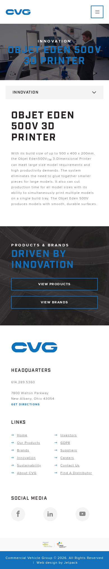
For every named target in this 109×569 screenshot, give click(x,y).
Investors (68, 435)
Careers (67, 457)
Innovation (26, 92)
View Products (54, 284)
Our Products (28, 442)
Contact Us (70, 465)
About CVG (27, 472)
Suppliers (68, 450)
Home (22, 435)
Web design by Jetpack (57, 562)
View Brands (54, 302)
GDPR (65, 442)
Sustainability (29, 465)
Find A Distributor (76, 472)
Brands (23, 450)
